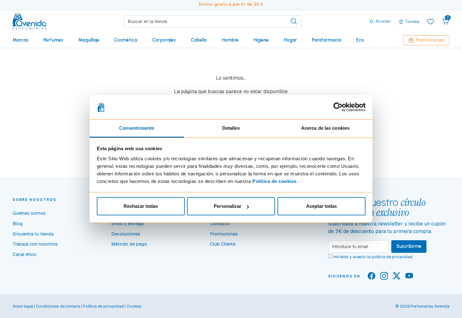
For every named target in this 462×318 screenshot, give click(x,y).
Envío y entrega (127, 223)
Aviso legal (23, 306)
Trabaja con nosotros (35, 244)
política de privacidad (391, 256)
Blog (18, 223)
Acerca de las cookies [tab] (325, 128)
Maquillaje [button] (88, 40)
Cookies (134, 306)
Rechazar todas (141, 206)
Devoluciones (125, 234)
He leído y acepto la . (373, 256)
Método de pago (129, 244)
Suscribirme (408, 246)
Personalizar (227, 206)
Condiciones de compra (58, 306)
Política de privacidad (103, 306)
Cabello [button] (199, 40)
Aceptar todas (321, 206)
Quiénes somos (29, 213)
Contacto (220, 223)
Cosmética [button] (125, 40)
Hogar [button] (290, 40)
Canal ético (24, 254)
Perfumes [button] (53, 40)
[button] (445, 21)
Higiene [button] (261, 40)
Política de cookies (274, 181)
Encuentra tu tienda (33, 234)
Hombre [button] (230, 40)
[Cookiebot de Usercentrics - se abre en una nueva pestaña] (338, 107)
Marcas (20, 40)
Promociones (430, 40)
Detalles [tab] (231, 128)
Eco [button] (360, 40)
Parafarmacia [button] (326, 40)
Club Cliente (222, 244)
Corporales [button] (164, 40)
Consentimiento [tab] (136, 128)
